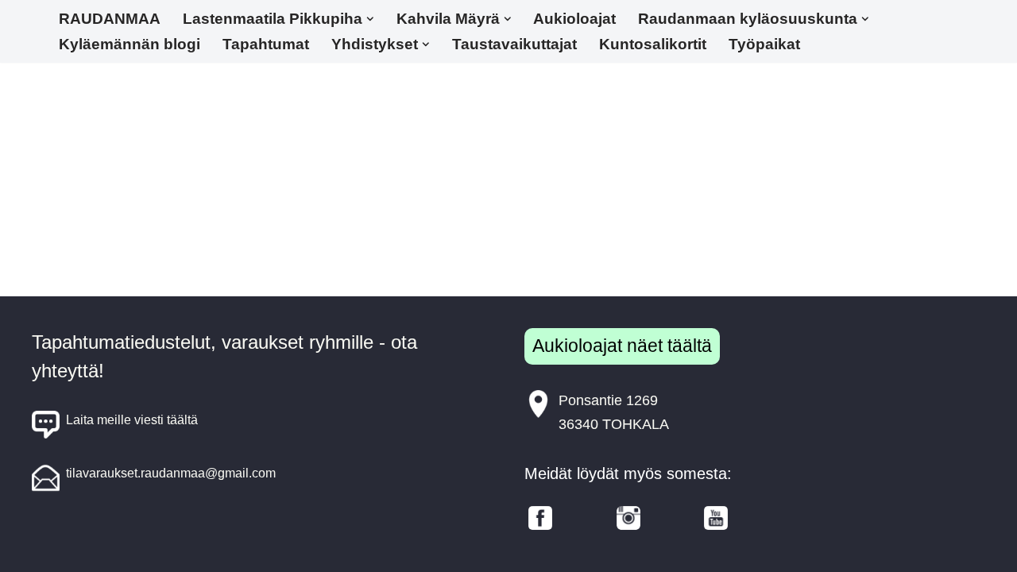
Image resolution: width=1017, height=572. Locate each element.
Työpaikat (764, 44)
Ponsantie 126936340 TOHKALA (614, 412)
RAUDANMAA (109, 18)
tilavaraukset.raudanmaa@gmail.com (171, 473)
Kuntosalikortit (652, 44)
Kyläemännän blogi (129, 44)
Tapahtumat (265, 44)
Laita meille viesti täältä (132, 420)
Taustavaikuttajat (514, 44)
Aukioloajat (574, 18)
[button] (370, 19)
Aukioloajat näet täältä (622, 345)
